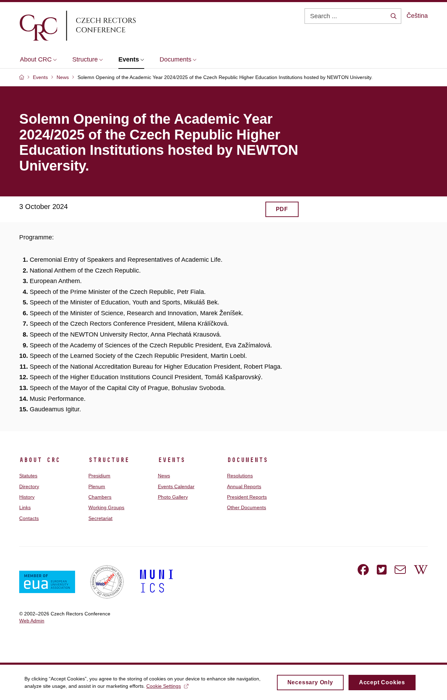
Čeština (417, 15)
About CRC (39, 460)
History (27, 497)
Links (25, 507)
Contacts (29, 518)
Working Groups (106, 507)
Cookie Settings (163, 686)
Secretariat (100, 518)
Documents (247, 460)
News (164, 475)
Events (171, 460)
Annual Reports (244, 486)
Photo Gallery (173, 497)
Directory (29, 486)
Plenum (96, 486)
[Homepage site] (98, 25)
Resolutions (240, 475)
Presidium (99, 475)
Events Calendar (176, 486)
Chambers (99, 497)
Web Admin (31, 620)
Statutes (28, 475)
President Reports (247, 497)
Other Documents (246, 507)
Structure (108, 460)
